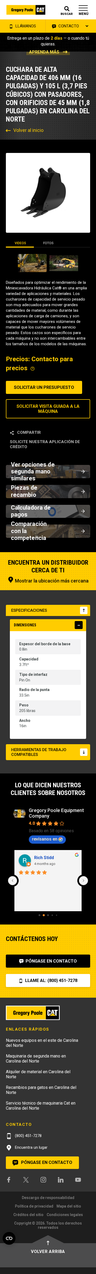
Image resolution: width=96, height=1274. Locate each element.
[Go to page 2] (48, 915)
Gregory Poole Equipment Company (56, 813)
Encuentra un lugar (30, 1147)
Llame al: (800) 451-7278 (50, 980)
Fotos (48, 243)
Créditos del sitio (28, 1215)
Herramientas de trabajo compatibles (38, 752)
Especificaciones (29, 610)
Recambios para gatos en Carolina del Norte (41, 1090)
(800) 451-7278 (28, 1135)
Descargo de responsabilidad (48, 1198)
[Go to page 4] (56, 915)
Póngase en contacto (51, 961)
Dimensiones (25, 625)
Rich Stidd (44, 857)
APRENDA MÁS (44, 52)
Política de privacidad (34, 1206)
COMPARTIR (28, 432)
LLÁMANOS (25, 26)
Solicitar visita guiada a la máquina (48, 409)
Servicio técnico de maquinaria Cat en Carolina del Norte (40, 1106)
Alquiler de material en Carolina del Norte (38, 1074)
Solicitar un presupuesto (44, 387)
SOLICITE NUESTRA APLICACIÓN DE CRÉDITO (45, 444)
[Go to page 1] (44, 915)
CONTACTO (68, 26)
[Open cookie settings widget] (9, 1238)
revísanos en (44, 839)
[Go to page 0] (40, 915)
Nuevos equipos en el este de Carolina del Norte (42, 1043)
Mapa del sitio (69, 1206)
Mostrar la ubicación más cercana (51, 581)
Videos (20, 243)
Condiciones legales (65, 1215)
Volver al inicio (28, 130)
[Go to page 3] (52, 915)
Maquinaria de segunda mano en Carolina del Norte (36, 1059)
